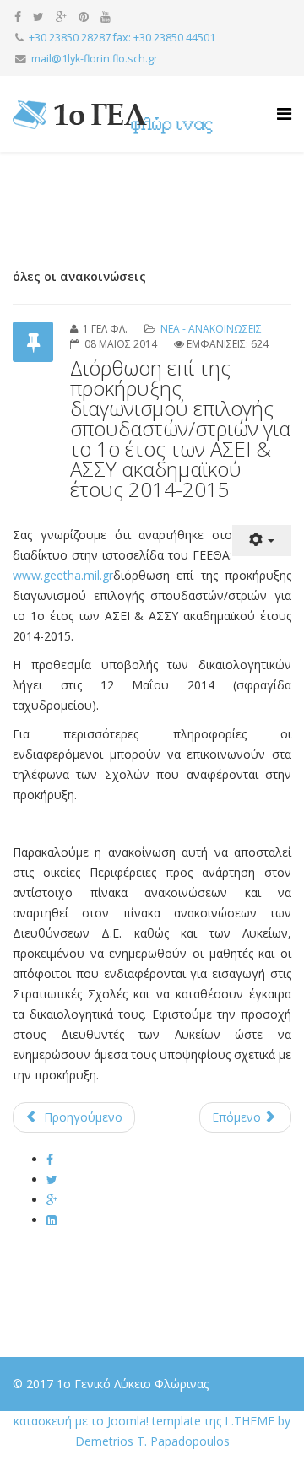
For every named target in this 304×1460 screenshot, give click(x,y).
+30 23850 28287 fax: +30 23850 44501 (122, 37)
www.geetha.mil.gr (63, 575)
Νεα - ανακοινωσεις (211, 329)
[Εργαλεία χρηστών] (261, 540)
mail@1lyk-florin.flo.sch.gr (94, 58)
